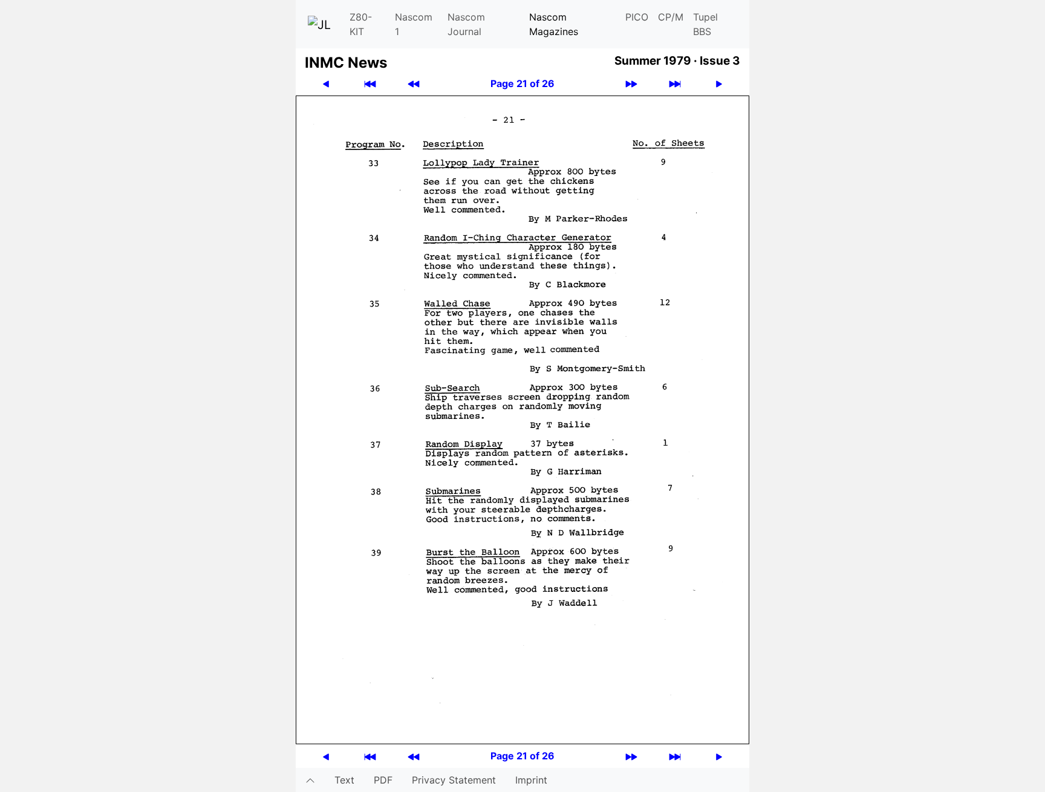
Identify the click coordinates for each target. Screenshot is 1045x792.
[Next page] (719, 84)
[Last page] (674, 84)
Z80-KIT (361, 24)
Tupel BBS (705, 24)
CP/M (670, 17)
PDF (383, 780)
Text (344, 780)
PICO (636, 17)
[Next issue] (631, 84)
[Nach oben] (310, 780)
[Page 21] (522, 419)
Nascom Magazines (553, 24)
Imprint (531, 780)
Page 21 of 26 (522, 83)
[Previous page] (326, 84)
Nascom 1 (413, 24)
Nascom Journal (466, 24)
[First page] (370, 84)
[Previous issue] (413, 84)
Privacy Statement (454, 780)
